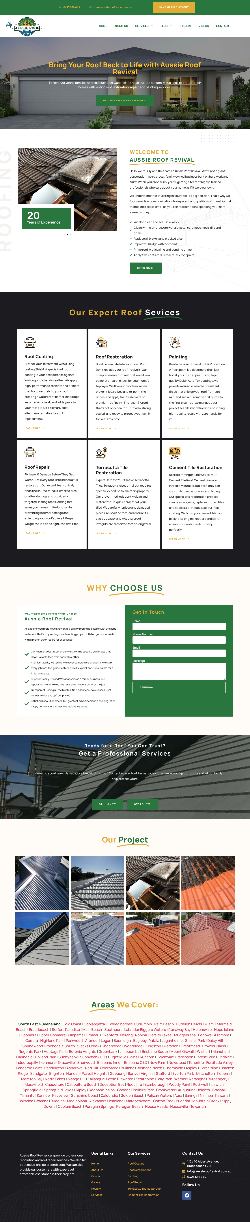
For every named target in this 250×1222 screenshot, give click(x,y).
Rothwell (200, 1084)
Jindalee (225, 1056)
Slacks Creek (88, 1046)
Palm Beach (164, 1024)
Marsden (170, 1046)
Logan (106, 1040)
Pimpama (75, 1035)
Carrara (31, 1040)
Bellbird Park (143, 1089)
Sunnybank (68, 1056)
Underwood (112, 1046)
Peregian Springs (99, 1106)
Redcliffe (134, 1084)
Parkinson (184, 1056)
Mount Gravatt (182, 1051)
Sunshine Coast (84, 1095)
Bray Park (164, 1078)
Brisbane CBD (135, 1062)
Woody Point (180, 1084)
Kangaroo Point (29, 1067)
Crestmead (190, 1046)
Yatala (154, 1040)
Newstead (177, 1062)
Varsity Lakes (160, 1035)
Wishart (203, 1051)
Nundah (73, 1073)
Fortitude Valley (219, 1062)
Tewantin (198, 1106)
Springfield (32, 1089)
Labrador (131, 1029)
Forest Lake (205, 1056)
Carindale (24, 1056)
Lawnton (126, 1078)
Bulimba (127, 1067)
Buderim (183, 1100)
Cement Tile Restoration (195, 467)
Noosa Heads (156, 1106)
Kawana (221, 1095)
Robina (141, 1035)
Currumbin (143, 1024)
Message (139, 661)
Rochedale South (60, 1046)
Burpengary (217, 1078)
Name (136, 621)
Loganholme (172, 1040)
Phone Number (143, 634)
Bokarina (25, 1100)
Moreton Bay (31, 1078)
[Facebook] (186, 1195)
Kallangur (96, 1078)
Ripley (81, 1089)
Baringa (191, 1095)
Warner (180, 1078)
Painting (178, 357)
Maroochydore (138, 1100)
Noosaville (179, 1106)
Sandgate (38, 1073)
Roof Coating (39, 356)
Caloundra (109, 1095)
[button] (64, 234)
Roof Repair (37, 467)
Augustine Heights (194, 1089)
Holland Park (45, 1056)
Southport (113, 1029)
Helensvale (202, 1029)
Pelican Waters (159, 1095)
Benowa (205, 1035)
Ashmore (221, 1035)
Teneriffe (196, 1062)
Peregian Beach (129, 1106)
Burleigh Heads (189, 1024)
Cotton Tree (163, 1100)
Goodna (123, 1089)
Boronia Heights (82, 1051)
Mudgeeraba (185, 1035)
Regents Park (30, 1051)
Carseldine (209, 1067)
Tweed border (120, 1024)
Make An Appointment (174, 7)
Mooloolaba (77, 1100)
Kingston (153, 1046)
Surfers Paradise (66, 1029)
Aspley (191, 1067)
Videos (204, 26)
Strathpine (145, 1078)
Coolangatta (94, 1024)
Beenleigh (122, 1040)
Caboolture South (82, 1084)
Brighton (56, 1073)
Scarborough (155, 1084)
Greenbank (108, 1051)
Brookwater (166, 1089)
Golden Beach (132, 1095)
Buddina (58, 1100)
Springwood (32, 1046)
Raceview (60, 1095)
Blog (164, 26)
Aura (178, 1095)
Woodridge (133, 1046)
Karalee (43, 1095)
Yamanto (27, 1095)
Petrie (111, 1078)
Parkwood (74, 1040)
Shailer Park (195, 1040)
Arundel (91, 1040)
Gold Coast (72, 1024)
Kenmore (48, 1062)
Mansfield (221, 1051)
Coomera (28, 1035)
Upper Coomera (52, 1035)
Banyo (133, 1073)
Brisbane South (155, 1051)
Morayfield (34, 1084)
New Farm (158, 1062)
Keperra (223, 1073)
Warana (42, 1100)
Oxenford (110, 1035)
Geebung (118, 1073)
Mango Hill (76, 1078)
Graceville (66, 1062)
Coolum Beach (70, 1106)
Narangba (197, 1078)
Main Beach (92, 1029)
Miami (209, 1024)
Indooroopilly (27, 1062)
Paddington (54, 1067)
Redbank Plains (102, 1089)
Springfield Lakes (58, 1089)
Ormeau (92, 1035)
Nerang (126, 1035)
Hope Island (224, 1029)
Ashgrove (74, 1067)
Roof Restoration (114, 357)
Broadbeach (39, 1029)
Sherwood (86, 1062)
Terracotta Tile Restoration (112, 470)
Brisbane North (149, 1067)
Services (142, 26)
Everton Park (183, 1073)
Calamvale (165, 1056)
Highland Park (52, 1040)
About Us (121, 26)
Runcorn (147, 1056)
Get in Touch (146, 267)
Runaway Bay (179, 1029)
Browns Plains (214, 1046)
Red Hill (91, 1067)
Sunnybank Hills (93, 1056)
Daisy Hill (215, 1040)
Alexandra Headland (106, 1100)
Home (103, 26)
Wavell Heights (94, 1073)
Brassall (219, 1089)
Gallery (185, 26)
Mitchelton (205, 1073)
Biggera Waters (153, 1029)
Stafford (163, 1073)
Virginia (147, 1073)
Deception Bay (112, 1084)
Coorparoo (109, 1067)
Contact (222, 26)
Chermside (174, 1067)
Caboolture (54, 1084)
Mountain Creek (205, 1100)
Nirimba (206, 1095)
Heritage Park (55, 1051)
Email (136, 648)
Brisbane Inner (109, 1062)
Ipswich (217, 1084)
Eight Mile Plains (123, 1056)
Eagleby (140, 1040)
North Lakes (55, 1078)
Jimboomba (129, 1051)
